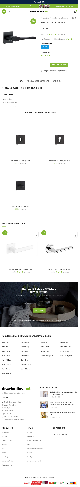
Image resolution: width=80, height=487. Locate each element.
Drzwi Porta (5, 347)
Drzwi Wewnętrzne (66, 351)
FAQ (3, 448)
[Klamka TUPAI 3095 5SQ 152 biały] (20, 248)
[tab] (22, 81)
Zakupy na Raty (7, 440)
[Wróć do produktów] (73, 18)
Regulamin (30, 436)
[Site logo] (39, 11)
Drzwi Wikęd (25, 347)
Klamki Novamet (63, 18)
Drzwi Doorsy (6, 369)
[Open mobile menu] (4, 11)
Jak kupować (6, 432)
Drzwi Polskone (6, 360)
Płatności (4, 436)
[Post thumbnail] (44, 394)
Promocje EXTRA (7, 461)
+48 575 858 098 (12, 417)
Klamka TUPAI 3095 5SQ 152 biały (20, 269)
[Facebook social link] (54, 434)
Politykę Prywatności (28, 320)
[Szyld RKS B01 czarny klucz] (20, 140)
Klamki (54, 18)
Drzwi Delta (25, 342)
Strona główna (45, 18)
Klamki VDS (44, 342)
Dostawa (4, 444)
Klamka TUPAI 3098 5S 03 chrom (59, 269)
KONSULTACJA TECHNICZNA (64, 6)
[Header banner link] (39, 2)
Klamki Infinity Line (47, 355)
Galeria (29, 453)
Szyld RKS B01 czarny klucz (20, 160)
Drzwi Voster (6, 355)
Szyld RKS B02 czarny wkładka (59, 160)
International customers (35, 448)
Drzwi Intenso (6, 364)
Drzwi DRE (5, 342)
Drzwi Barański (6, 373)
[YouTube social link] (63, 434)
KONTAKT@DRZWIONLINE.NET (11, 6)
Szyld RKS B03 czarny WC (20, 206)
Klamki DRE (64, 342)
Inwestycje (5, 457)
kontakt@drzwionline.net (16, 419)
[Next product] (75, 18)
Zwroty (4, 453)
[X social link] (57, 434)
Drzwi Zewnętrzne (66, 355)
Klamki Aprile (45, 351)
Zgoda (42, 483)
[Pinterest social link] (66, 434)
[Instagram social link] (60, 434)
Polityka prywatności (34, 440)
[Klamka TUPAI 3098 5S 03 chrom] (59, 248)
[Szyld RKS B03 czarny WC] (20, 186)
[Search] (9, 11)
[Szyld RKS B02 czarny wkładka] (59, 140)
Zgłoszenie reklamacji (34, 461)
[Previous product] (70, 18)
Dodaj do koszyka (59, 64)
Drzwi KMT (24, 351)
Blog (28, 444)
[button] (36, 236)
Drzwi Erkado (6, 351)
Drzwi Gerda (25, 355)
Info (34, 483)
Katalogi (29, 457)
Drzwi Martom (26, 369)
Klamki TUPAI (45, 347)
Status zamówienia (8, 465)
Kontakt (29, 432)
